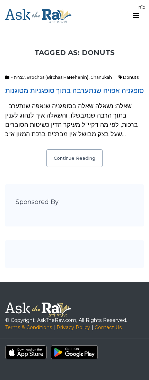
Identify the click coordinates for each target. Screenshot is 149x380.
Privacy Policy (73, 327)
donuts (131, 77)
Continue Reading (74, 158)
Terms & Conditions (28, 327)
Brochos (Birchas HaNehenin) (57, 77)
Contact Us (108, 327)
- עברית (18, 77)
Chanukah (101, 77)
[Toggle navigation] (136, 15)
